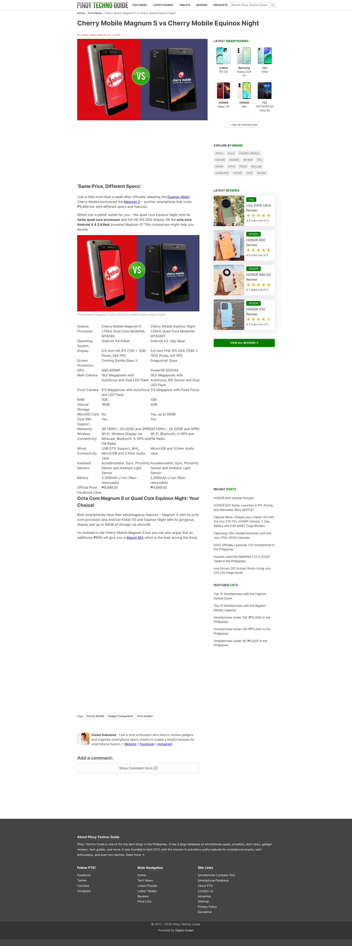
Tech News (139, 5)
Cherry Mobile (95, 716)
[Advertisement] (138, 151)
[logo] (102, 5)
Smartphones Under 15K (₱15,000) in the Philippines (242, 620)
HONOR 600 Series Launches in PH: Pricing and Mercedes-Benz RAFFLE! (243, 507)
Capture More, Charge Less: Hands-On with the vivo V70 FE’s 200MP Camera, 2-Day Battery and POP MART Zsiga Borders (244, 521)
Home (81, 13)
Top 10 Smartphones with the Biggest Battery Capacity (240, 608)
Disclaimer (205, 912)
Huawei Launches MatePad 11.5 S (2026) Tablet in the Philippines (242, 559)
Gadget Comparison (120, 716)
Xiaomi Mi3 (134, 537)
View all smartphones (243, 124)
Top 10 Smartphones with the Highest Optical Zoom (240, 596)
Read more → (135, 854)
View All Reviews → (244, 342)
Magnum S (132, 202)
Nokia (219, 166)
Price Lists (145, 901)
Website (130, 744)
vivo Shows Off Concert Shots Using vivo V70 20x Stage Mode (242, 571)
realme (256, 166)
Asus (231, 153)
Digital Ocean (184, 930)
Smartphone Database (213, 880)
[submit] (273, 5)
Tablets (184, 5)
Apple (219, 153)
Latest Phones (163, 5)
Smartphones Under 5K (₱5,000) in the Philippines (240, 643)
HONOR (220, 159)
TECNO (237, 173)
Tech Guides (145, 716)
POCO (243, 166)
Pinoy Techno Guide (104, 837)
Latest (231, 41)
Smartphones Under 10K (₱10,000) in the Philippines (242, 631)
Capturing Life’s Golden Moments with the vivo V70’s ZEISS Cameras (242, 535)
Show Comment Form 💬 (138, 768)
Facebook (147, 744)
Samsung (222, 173)
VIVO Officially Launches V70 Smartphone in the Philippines (244, 547)
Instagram (164, 744)
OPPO (231, 166)
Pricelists (220, 5)
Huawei (234, 159)
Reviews (201, 5)
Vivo (249, 173)
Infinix (248, 159)
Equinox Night (178, 197)
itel (259, 159)
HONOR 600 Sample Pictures (234, 498)
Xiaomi (261, 173)
